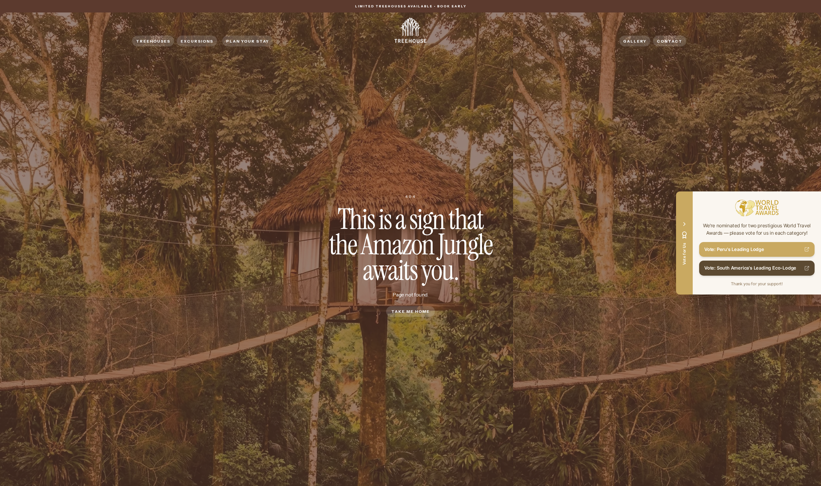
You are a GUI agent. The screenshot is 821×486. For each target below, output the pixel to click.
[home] (410, 30)
